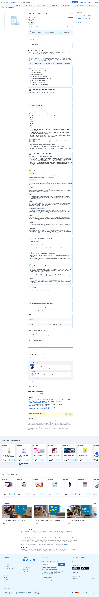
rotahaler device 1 (61, 537)
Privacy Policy (25, 569)
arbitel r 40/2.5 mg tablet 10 (26, 549)
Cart (97, 2)
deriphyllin (65, 532)
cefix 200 (60, 532)
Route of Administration (48, 63)
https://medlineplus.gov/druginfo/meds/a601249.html (58, 409)
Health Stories (6, 564)
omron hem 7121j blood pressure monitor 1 (63, 543)
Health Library (6, 566)
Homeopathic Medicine (79, 5)
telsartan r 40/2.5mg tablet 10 (52, 550)
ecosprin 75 (47, 531)
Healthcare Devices (66, 5)
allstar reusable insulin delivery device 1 (47, 543)
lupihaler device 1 (33, 540)
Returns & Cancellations (27, 573)
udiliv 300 (27, 531)
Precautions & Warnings (90, 16)
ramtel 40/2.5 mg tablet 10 (37, 549)
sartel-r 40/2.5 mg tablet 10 (48, 549)
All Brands (5, 577)
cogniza (30, 531)
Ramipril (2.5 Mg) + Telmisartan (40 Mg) (36, 46)
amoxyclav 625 (53, 531)
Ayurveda (5, 570)
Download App (83, 2)
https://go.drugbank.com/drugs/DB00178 (38, 402)
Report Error (30, 359)
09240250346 (41, 393)
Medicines (7, 5)
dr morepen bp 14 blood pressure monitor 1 (49, 537)
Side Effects (59, 63)
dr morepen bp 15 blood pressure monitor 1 (44, 541)
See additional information (16, 593)
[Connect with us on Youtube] (30, 560)
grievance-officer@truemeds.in (50, 580)
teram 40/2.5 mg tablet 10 (63, 550)
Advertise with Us (7, 588)
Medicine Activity (68, 63)
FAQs (83, 22)
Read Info (71, 17)
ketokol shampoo (70, 531)
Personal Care (17, 5)
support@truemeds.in (32, 393)
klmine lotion (32, 532)
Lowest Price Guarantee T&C (28, 576)
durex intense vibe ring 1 (41, 544)
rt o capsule (59, 531)
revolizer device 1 (61, 540)
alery (45, 532)
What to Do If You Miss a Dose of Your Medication (14, 520)
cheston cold (35, 531)
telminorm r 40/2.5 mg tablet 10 (27, 550)
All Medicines (6, 575)
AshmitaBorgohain (39, 366)
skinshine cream (42, 531)
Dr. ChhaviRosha (38, 373)
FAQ (4, 581)
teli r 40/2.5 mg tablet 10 (59, 549)
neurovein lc (49, 532)
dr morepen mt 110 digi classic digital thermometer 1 (30, 537)
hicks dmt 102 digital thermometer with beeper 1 (30, 543)
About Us (5, 559)
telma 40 (22, 531)
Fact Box (79, 22)
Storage (89, 18)
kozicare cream (55, 532)
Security (5, 583)
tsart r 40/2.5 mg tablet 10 (27, 552)
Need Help (6, 579)
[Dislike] (70, 414)
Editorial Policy (36, 378)
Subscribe (61, 564)
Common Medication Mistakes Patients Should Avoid (48, 520)
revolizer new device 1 (58, 544)
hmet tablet (64, 531)
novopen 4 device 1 (50, 544)
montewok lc (23, 532)
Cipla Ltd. (29, 15)
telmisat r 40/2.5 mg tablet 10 (39, 550)
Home (3, 7)
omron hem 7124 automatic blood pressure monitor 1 (47, 540)
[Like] (66, 414)
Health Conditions (29, 5)
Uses (30, 63)
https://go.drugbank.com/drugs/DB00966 (38, 405)
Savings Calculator (7, 585)
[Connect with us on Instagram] (24, 560)
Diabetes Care (54, 5)
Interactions (79, 18)
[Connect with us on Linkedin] (34, 560)
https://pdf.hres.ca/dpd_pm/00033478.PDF (61, 399)
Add (12, 460)
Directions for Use (37, 63)
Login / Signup (90, 2)
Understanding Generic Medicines (10, 572)
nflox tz (28, 532)
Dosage (85, 18)
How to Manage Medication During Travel (77, 520)
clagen (37, 532)
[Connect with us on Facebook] (27, 560)
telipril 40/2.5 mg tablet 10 (69, 549)
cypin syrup (41, 532)
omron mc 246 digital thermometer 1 (29, 541)
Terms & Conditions (27, 567)
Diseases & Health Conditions (9, 568)
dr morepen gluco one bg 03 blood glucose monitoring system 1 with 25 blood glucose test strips (53, 539)
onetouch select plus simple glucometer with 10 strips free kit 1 (65, 541)
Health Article (6, 562)
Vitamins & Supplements (42, 5)
